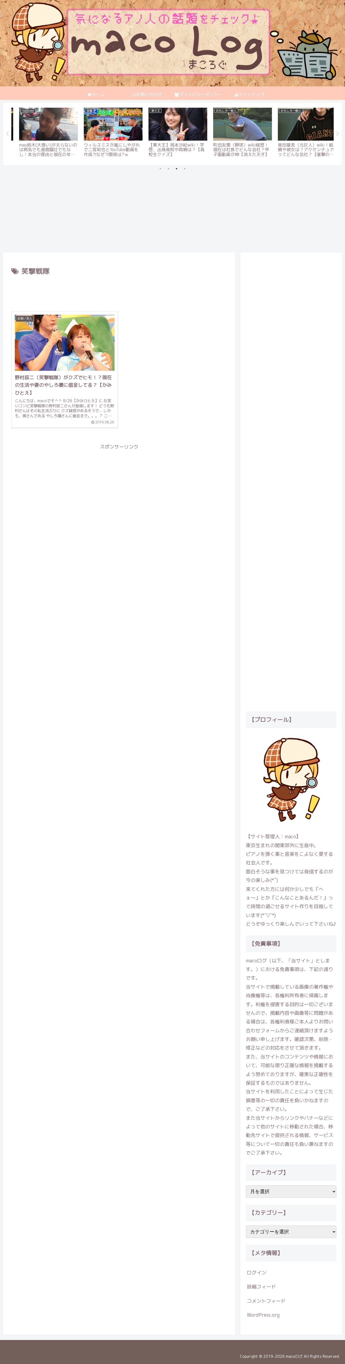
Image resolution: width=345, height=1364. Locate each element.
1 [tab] (160, 168)
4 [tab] (184, 168)
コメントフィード (266, 1301)
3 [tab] (176, 168)
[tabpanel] (43, 133)
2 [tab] (168, 168)
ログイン (256, 1272)
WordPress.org (263, 1315)
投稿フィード (261, 1286)
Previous (7, 134)
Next (337, 134)
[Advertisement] (165, 208)
